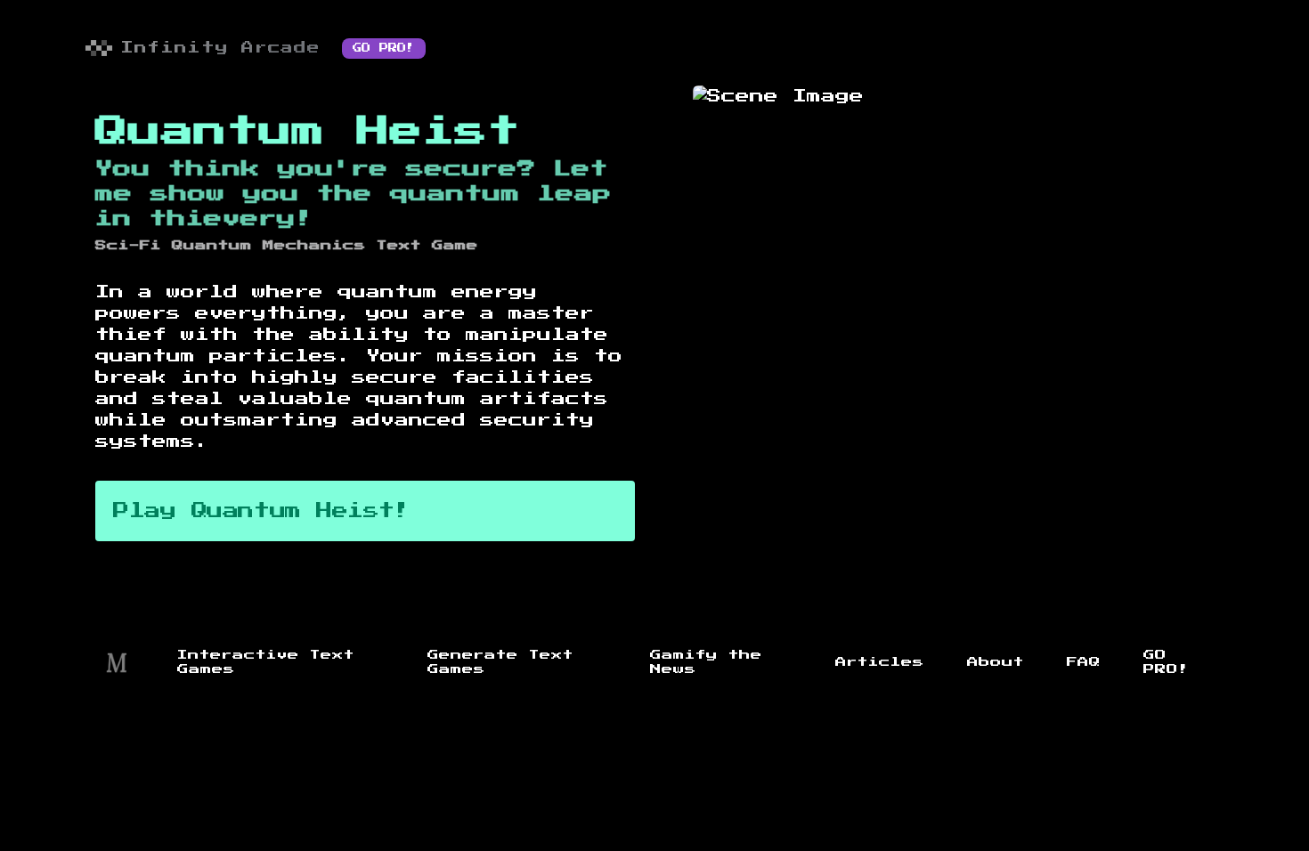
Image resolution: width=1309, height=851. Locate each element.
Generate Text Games (500, 662)
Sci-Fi (128, 245)
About (995, 662)
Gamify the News (706, 662)
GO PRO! (384, 48)
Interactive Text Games (265, 662)
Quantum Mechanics (269, 245)
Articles (879, 662)
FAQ (1084, 662)
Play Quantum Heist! (261, 511)
